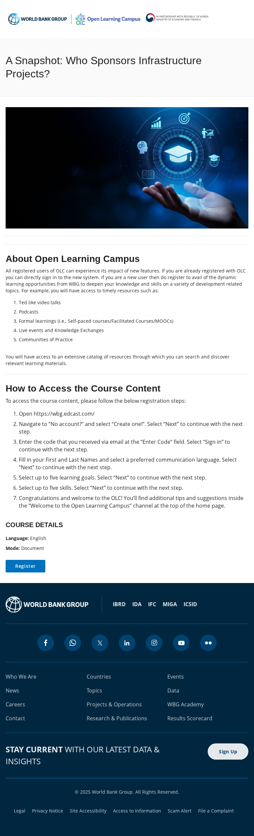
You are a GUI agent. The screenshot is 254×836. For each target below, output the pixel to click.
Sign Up (228, 751)
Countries (99, 676)
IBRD (119, 604)
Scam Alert (179, 811)
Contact (15, 718)
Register (25, 566)
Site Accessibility (88, 811)
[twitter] (100, 643)
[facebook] (45, 643)
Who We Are (21, 676)
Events (175, 676)
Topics (94, 690)
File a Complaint (216, 811)
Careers (15, 704)
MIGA (170, 604)
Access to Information (137, 811)
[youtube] (181, 643)
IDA (137, 604)
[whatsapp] (72, 643)
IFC (152, 604)
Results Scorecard (189, 718)
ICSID (190, 604)
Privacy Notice (47, 811)
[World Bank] (47, 604)
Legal (19, 811)
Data (173, 690)
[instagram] (154, 643)
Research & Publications (117, 718)
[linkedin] (127, 643)
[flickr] (208, 643)
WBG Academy (185, 704)
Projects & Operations (114, 704)
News (12, 690)
